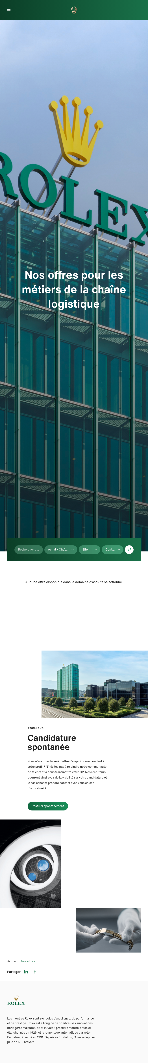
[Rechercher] (129, 549)
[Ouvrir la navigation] (9, 10)
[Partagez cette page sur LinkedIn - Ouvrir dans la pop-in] (26, 971)
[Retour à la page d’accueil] (74, 10)
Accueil (12, 961)
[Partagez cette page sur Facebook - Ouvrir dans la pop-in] (35, 971)
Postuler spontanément (48, 806)
